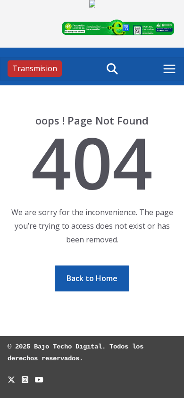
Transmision (34, 68)
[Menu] (169, 69)
